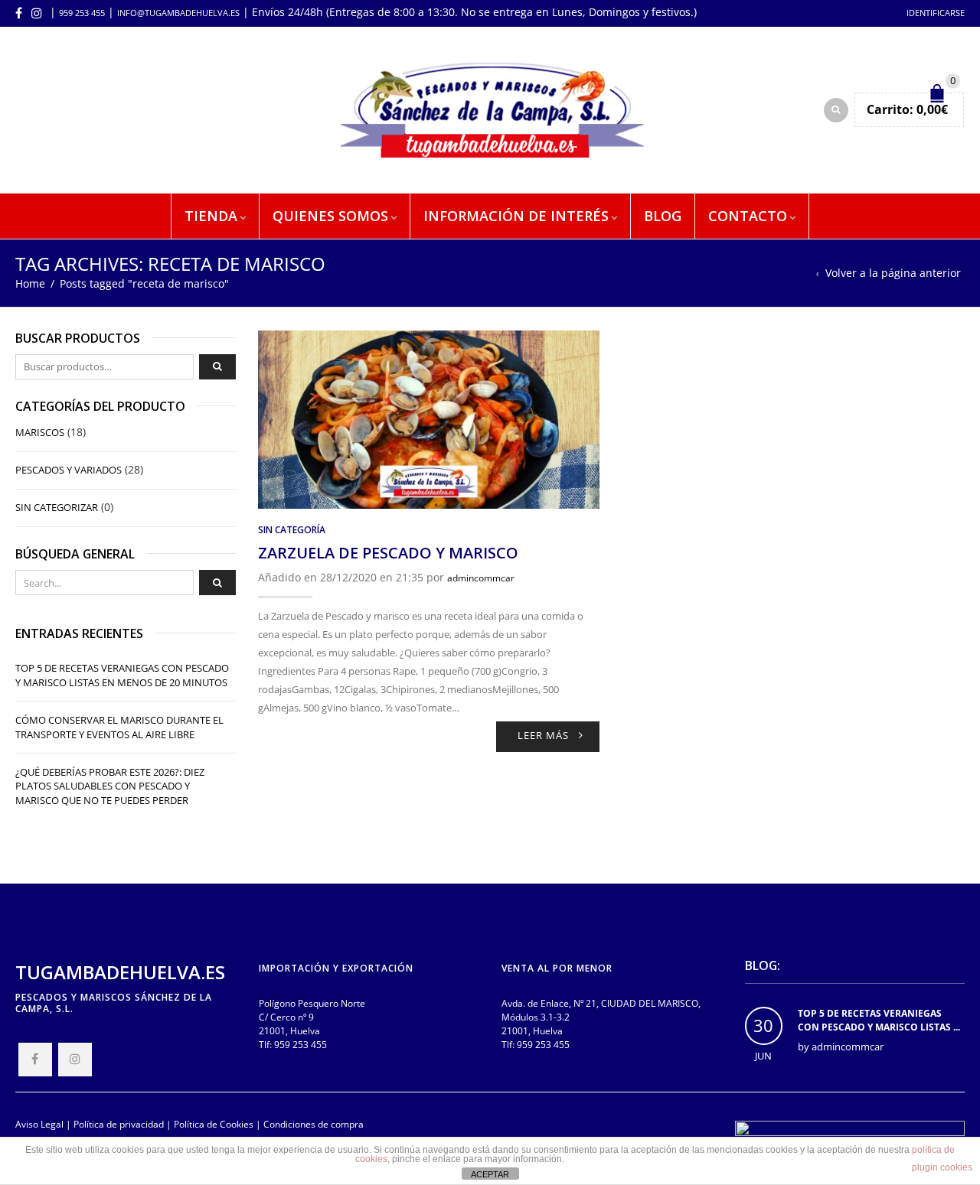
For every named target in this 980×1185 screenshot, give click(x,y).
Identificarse (935, 12)
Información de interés (516, 216)
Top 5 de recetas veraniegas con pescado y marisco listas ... (879, 1020)
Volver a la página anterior (893, 272)
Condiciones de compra (313, 1124)
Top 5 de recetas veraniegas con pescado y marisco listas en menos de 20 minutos (122, 675)
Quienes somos (330, 216)
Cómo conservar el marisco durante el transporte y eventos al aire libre (119, 727)
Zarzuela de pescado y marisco (388, 552)
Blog (662, 216)
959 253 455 (82, 12)
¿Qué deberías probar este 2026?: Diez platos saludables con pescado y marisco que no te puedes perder (109, 786)
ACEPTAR (490, 1174)
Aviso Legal (39, 1124)
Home (30, 283)
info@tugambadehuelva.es (178, 12)
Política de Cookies (213, 1124)
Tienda (211, 216)
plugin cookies (942, 1167)
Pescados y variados (68, 470)
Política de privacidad (119, 1124)
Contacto (747, 216)
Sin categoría (291, 529)
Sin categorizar (56, 507)
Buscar (217, 367)
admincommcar (480, 577)
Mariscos (39, 432)
